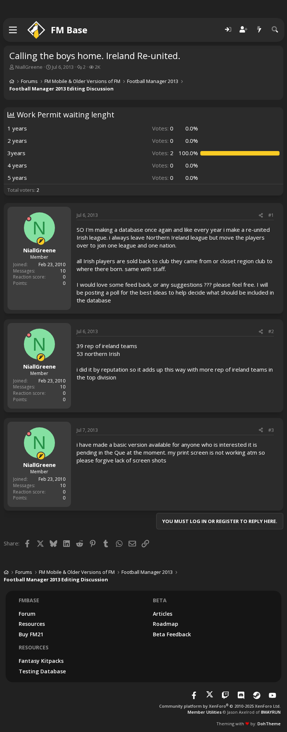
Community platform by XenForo (220, 706)
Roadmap (165, 623)
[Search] (275, 30)
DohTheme (269, 723)
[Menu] (13, 30)
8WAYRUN (271, 712)
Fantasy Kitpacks (41, 660)
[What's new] (259, 30)
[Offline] (28, 218)
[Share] (261, 215)
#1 (271, 215)
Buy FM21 (31, 634)
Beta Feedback (172, 634)
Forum (27, 613)
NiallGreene (29, 67)
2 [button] (162, 153)
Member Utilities (205, 712)
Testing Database (42, 671)
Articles (162, 613)
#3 (271, 430)
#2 (271, 331)
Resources (32, 623)
